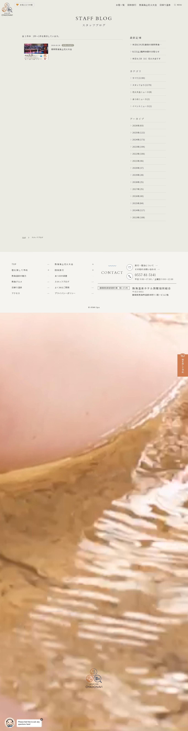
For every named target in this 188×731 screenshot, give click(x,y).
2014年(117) (138, 210)
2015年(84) (138, 203)
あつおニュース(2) (141, 99)
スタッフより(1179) (142, 85)
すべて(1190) (138, 78)
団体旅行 (131, 4)
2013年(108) (138, 217)
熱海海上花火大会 (148, 4)
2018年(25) (138, 182)
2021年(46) (138, 161)
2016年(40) (138, 196)
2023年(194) (138, 146)
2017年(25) (138, 189)
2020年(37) (138, 168)
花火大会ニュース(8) (142, 92)
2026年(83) (138, 125)
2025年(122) (138, 132)
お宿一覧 (120, 4)
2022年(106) (138, 153)
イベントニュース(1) (142, 106)
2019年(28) (138, 175)
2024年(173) (138, 139)
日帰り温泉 (165, 4)
